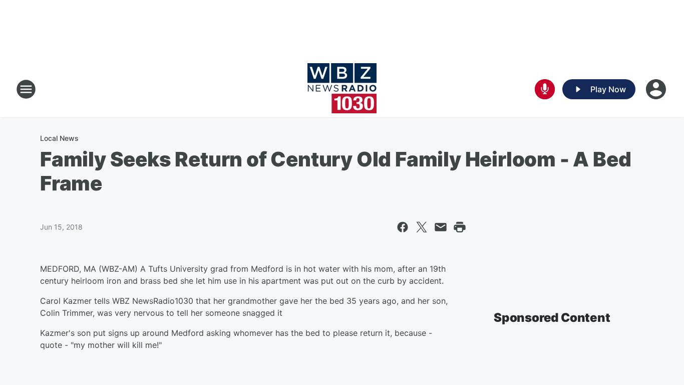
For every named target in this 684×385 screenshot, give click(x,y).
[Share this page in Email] (441, 227)
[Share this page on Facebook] (403, 227)
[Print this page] (460, 227)
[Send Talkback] (545, 89)
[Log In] (657, 89)
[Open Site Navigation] (26, 89)
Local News (59, 138)
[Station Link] (342, 89)
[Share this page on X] (422, 227)
